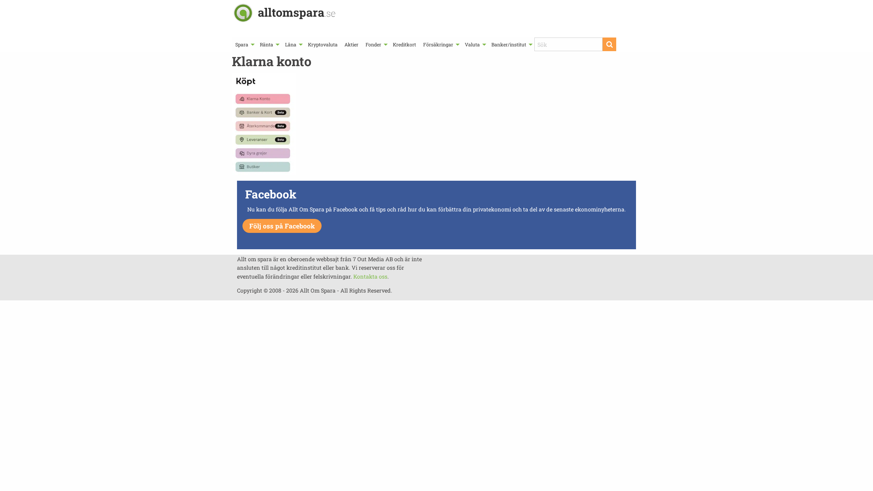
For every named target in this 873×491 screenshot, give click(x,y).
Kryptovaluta (323, 44)
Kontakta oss (370, 276)
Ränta (266, 44)
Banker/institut (508, 44)
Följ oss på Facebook (282, 226)
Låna (290, 44)
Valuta (472, 44)
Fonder (373, 44)
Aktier (351, 44)
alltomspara (297, 12)
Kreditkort (404, 44)
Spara (241, 44)
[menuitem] (244, 44)
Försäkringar (438, 44)
